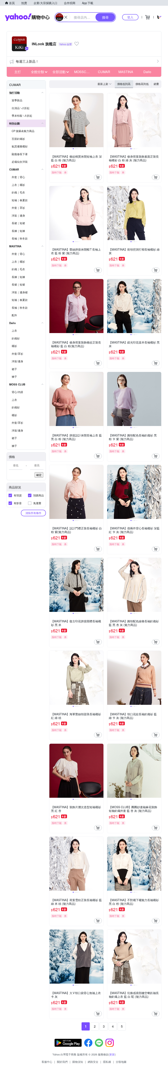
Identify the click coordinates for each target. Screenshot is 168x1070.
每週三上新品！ (27, 61)
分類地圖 (121, 1062)
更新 (112, 1054)
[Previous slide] (52, 120)
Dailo (147, 71)
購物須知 (77, 1062)
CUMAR (104, 71)
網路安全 (93, 1062)
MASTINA (125, 71)
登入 (130, 17)
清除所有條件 (33, 513)
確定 (39, 475)
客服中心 (47, 1062)
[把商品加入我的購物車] (98, 177)
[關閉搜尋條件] (65, 17)
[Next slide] (100, 120)
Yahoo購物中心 (27, 17)
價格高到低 (142, 84)
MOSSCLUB (83, 71)
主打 (17, 71)
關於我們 (62, 1062)
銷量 (156, 84)
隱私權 (107, 1062)
